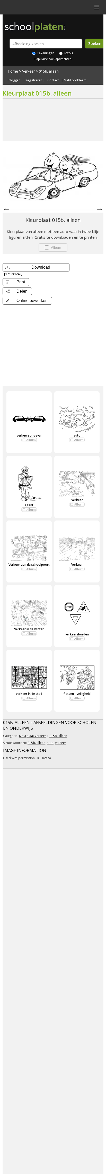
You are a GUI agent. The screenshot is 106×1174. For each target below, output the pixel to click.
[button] (27, 301)
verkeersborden (77, 634)
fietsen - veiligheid (77, 693)
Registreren (33, 80)
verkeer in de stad (29, 693)
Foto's (68, 53)
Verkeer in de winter (29, 629)
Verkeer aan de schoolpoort (29, 564)
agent (29, 505)
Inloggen (14, 80)
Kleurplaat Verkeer (32, 736)
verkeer (60, 743)
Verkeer (28, 71)
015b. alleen (49, 71)
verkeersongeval (29, 435)
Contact (53, 80)
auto (77, 435)
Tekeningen (45, 53)
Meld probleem (75, 80)
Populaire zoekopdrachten (53, 59)
